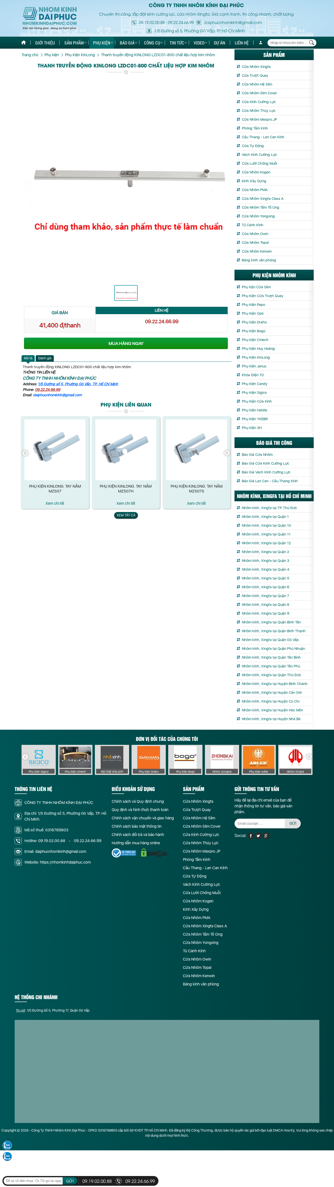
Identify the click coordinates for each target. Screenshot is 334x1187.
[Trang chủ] (23, 43)
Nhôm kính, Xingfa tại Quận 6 (265, 587)
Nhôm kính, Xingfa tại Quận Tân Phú (271, 666)
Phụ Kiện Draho (254, 322)
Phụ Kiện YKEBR (255, 419)
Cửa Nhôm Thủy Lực (259, 110)
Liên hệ (242, 43)
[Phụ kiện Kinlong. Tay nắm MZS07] (55, 449)
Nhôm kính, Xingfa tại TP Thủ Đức (269, 508)
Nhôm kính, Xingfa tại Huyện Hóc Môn (272, 710)
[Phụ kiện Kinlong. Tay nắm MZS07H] (126, 449)
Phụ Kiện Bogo (253, 331)
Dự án (219, 43)
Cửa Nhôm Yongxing (258, 216)
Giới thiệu (45, 43)
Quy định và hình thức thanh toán (140, 809)
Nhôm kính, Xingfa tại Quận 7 (265, 596)
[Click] (25, 453)
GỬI (292, 823)
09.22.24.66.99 (181, 22)
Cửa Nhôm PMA (254, 190)
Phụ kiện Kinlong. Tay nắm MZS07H (126, 488)
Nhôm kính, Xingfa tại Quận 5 (265, 578)
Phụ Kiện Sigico (254, 392)
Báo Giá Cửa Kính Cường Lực (265, 463)
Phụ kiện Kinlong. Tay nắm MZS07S (197, 488)
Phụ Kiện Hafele (254, 410)
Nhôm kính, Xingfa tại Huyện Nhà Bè (271, 719)
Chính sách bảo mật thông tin (137, 826)
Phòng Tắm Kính (255, 128)
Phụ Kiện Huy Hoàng (258, 348)
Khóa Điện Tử (253, 375)
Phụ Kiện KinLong (256, 357)
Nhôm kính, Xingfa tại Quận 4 (265, 569)
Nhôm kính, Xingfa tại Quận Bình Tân (271, 622)
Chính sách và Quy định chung (138, 801)
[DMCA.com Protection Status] (154, 852)
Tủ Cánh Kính (252, 225)
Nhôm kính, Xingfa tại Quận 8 (265, 604)
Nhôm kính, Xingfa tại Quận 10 (266, 525)
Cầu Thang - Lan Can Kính (263, 137)
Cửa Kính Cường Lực (259, 102)
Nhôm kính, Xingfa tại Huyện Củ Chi (271, 701)
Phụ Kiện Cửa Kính (257, 401)
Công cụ (152, 43)
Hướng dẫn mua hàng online (136, 843)
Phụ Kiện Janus (254, 366)
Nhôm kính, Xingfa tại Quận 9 (265, 613)
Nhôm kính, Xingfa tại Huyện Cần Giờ (272, 692)
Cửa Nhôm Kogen (256, 172)
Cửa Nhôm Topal (255, 242)
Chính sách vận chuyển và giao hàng (143, 818)
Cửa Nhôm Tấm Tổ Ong (260, 207)
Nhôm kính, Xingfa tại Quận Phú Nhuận (273, 648)
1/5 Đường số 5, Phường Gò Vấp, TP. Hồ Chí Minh (78, 384)
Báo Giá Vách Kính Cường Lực (266, 472)
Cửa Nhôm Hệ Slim (257, 84)
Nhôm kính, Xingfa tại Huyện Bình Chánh (275, 684)
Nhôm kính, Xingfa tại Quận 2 (265, 552)
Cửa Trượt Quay (255, 75)
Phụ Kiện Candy (254, 384)
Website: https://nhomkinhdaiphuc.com (57, 862)
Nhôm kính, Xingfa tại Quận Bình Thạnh (274, 631)
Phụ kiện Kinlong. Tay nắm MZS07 (55, 488)
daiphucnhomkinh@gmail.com (57, 395)
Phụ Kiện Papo (253, 304)
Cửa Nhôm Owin (255, 234)
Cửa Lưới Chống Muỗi (259, 163)
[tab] (28, 358)
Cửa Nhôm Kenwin (257, 251)
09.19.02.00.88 (152, 22)
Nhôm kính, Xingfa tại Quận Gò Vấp (270, 640)
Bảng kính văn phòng (259, 260)
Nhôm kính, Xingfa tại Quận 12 (266, 543)
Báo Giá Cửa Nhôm (257, 454)
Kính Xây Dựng (254, 181)
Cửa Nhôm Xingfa (256, 66)
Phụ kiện (101, 43)
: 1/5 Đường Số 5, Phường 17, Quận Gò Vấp (52, 1010)
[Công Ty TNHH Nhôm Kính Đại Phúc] (49, 18)
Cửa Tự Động (253, 146)
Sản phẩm (74, 43)
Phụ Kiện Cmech (255, 340)
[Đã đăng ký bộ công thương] (124, 853)
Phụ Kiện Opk (253, 313)
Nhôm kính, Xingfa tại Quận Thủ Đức (271, 675)
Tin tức (177, 43)
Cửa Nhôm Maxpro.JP (259, 119)
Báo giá (127, 43)
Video (199, 43)
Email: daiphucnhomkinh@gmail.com (55, 851)
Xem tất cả (126, 515)
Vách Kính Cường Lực (259, 154)
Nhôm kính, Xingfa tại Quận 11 (266, 534)
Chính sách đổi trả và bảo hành (138, 834)
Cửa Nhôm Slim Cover (259, 93)
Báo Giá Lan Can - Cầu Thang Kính (270, 481)
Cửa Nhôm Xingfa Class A (262, 198)
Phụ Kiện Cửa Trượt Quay (262, 296)
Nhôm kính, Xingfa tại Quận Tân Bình (271, 657)
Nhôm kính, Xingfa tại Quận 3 (265, 560)
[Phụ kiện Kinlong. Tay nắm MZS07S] (197, 449)
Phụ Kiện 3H (252, 428)
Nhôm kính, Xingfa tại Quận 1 (265, 516)
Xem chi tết (54, 503)
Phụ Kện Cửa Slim (256, 287)
